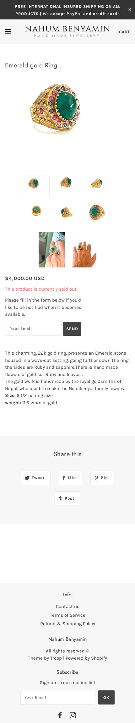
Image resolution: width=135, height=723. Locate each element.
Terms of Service (67, 615)
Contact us (67, 606)
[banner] (67, 32)
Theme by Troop (45, 658)
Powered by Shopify (86, 658)
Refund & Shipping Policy (67, 623)
